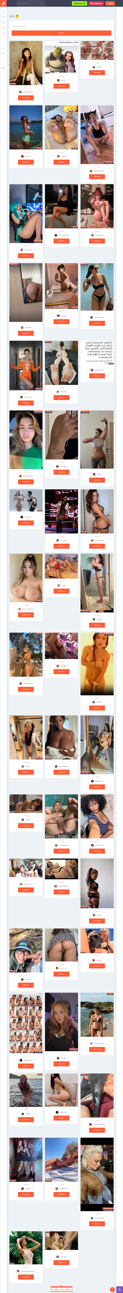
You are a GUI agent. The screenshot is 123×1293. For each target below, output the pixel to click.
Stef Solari (63, 1058)
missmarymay (99, 235)
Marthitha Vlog (99, 781)
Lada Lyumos (28, 517)
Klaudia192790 (64, 1188)
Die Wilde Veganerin (99, 171)
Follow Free (26, 98)
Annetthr (99, 474)
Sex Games (96, 3)
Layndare (63, 156)
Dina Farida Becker (63, 235)
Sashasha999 (63, 1112)
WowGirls (27, 820)
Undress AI (79, 3)
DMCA (56, 1289)
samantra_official (28, 683)
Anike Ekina (64, 1257)
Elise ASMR (28, 327)
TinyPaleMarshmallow (99, 1124)
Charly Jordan (28, 397)
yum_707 (28, 766)
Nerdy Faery (28, 979)
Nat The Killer (28, 250)
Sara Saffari (63, 466)
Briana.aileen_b (99, 845)
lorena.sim (28, 156)
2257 (72, 1289)
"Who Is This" (63, 968)
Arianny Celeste (99, 540)
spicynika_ (28, 1188)
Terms (61, 1289)
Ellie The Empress (63, 766)
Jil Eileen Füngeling (99, 1043)
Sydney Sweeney (99, 370)
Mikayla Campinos (28, 476)
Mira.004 (63, 80)
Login (110, 3)
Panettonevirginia (63, 845)
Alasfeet (63, 585)
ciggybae (99, 619)
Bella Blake (63, 391)
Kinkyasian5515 (28, 1060)
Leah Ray (63, 316)
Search (61, 33)
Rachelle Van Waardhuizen (28, 1271)
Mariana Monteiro (99, 317)
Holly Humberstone (28, 92)
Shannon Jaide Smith (28, 609)
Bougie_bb (99, 960)
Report (51, 1289)
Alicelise (99, 915)
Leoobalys (28, 1114)
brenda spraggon (99, 1218)
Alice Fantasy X (28, 884)
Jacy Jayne (63, 540)
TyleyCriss (99, 702)
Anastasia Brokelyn (63, 886)
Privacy (67, 1289)
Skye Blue (99, 67)
